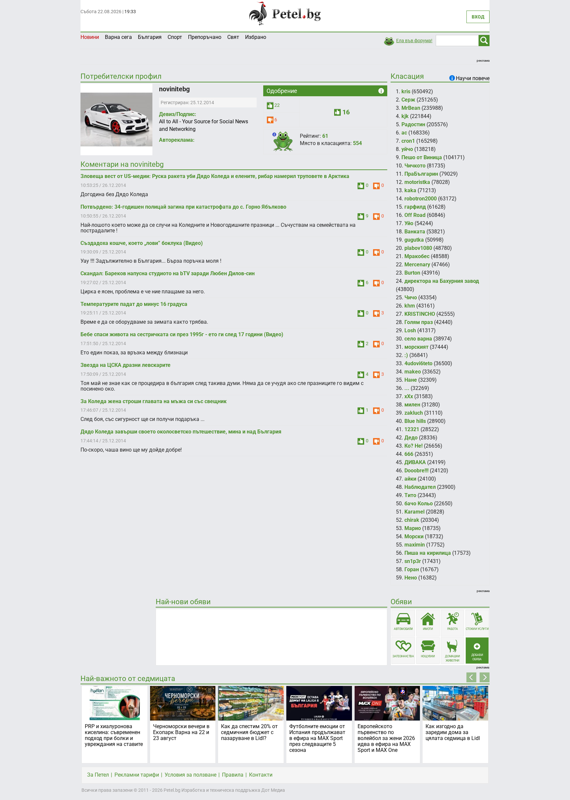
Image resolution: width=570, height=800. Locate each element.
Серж (408, 100)
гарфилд (415, 207)
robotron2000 (420, 198)
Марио (412, 528)
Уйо (408, 223)
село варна (418, 339)
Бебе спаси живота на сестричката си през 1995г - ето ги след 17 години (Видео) (181, 334)
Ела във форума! (414, 40)
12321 (411, 429)
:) (406, 355)
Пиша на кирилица (427, 553)
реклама (483, 60)
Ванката (414, 231)
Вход (478, 16)
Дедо (411, 437)
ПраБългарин (421, 174)
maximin (414, 545)
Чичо (410, 297)
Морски (414, 536)
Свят (233, 37)
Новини (89, 37)
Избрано (255, 37)
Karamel (414, 512)
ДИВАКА (415, 462)
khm (409, 306)
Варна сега (118, 37)
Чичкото (415, 166)
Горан (411, 569)
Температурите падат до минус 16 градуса (133, 304)
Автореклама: (177, 140)
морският (416, 347)
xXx (408, 396)
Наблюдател (420, 487)
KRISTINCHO (419, 314)
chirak (411, 520)
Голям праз (418, 322)
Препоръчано (204, 37)
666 (408, 454)
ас (404, 133)
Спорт (175, 37)
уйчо (407, 149)
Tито (410, 495)
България (150, 37)
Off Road (415, 215)
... (406, 388)
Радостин (413, 124)
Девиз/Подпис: (177, 114)
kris (405, 91)
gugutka (414, 240)
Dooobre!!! (416, 470)
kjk (405, 116)
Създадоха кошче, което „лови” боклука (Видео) (141, 243)
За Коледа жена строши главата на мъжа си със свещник (153, 401)
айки (410, 479)
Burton (412, 273)
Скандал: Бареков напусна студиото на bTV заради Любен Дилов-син (167, 273)
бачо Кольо (418, 503)
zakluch (413, 413)
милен (412, 404)
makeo (412, 372)
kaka (410, 190)
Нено (410, 578)
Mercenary (417, 264)
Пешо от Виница (421, 157)
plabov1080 (418, 248)
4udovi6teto (418, 363)
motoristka (417, 182)
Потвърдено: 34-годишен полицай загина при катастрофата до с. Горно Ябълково (183, 207)
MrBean (410, 108)
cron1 (408, 141)
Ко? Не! (413, 446)
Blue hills (415, 421)
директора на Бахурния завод (441, 281)
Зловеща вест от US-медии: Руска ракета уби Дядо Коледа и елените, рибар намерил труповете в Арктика (214, 176)
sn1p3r (412, 561)
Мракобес (416, 256)
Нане (410, 380)
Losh (410, 330)
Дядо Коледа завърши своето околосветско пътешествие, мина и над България (180, 432)
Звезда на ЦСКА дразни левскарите (125, 365)
